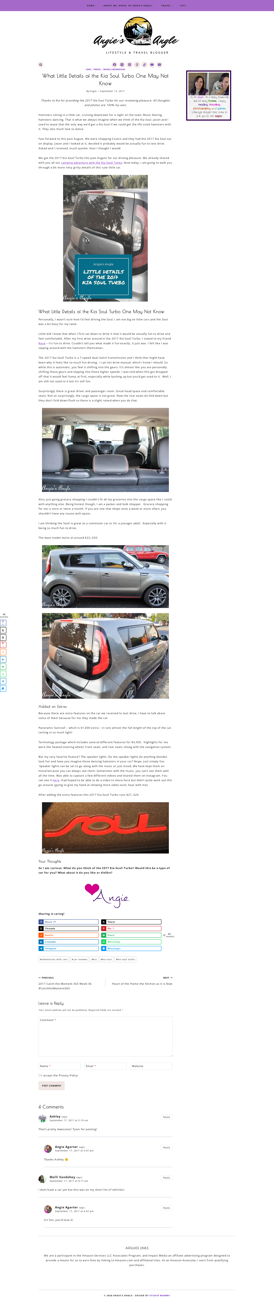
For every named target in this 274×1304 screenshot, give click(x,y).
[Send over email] (3, 666)
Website (137, 1066)
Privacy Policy (68, 1075)
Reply (166, 1116)
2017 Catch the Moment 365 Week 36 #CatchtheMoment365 (65, 983)
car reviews (79, 959)
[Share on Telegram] (3, 681)
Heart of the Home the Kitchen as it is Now (142, 980)
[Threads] (137, 65)
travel (97, 69)
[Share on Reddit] (3, 652)
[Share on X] (3, 630)
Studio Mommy (160, 1295)
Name (45, 1066)
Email (91, 1066)
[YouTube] (152, 65)
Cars (88, 69)
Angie (93, 91)
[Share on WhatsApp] (3, 674)
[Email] (159, 65)
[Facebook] (114, 65)
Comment (48, 1020)
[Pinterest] (129, 65)
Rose (42, 343)
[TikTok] (144, 65)
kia (94, 959)
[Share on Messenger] (3, 688)
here (56, 780)
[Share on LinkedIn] (3, 659)
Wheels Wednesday (114, 69)
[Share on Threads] (3, 637)
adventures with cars (54, 959)
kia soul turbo (125, 959)
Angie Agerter (66, 1147)
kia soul (106, 959)
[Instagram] (122, 65)
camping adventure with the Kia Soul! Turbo (91, 162)
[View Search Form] (41, 65)
